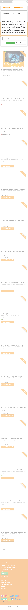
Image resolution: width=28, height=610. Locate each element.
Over (18, 13)
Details (13, 13)
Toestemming (6, 13)
